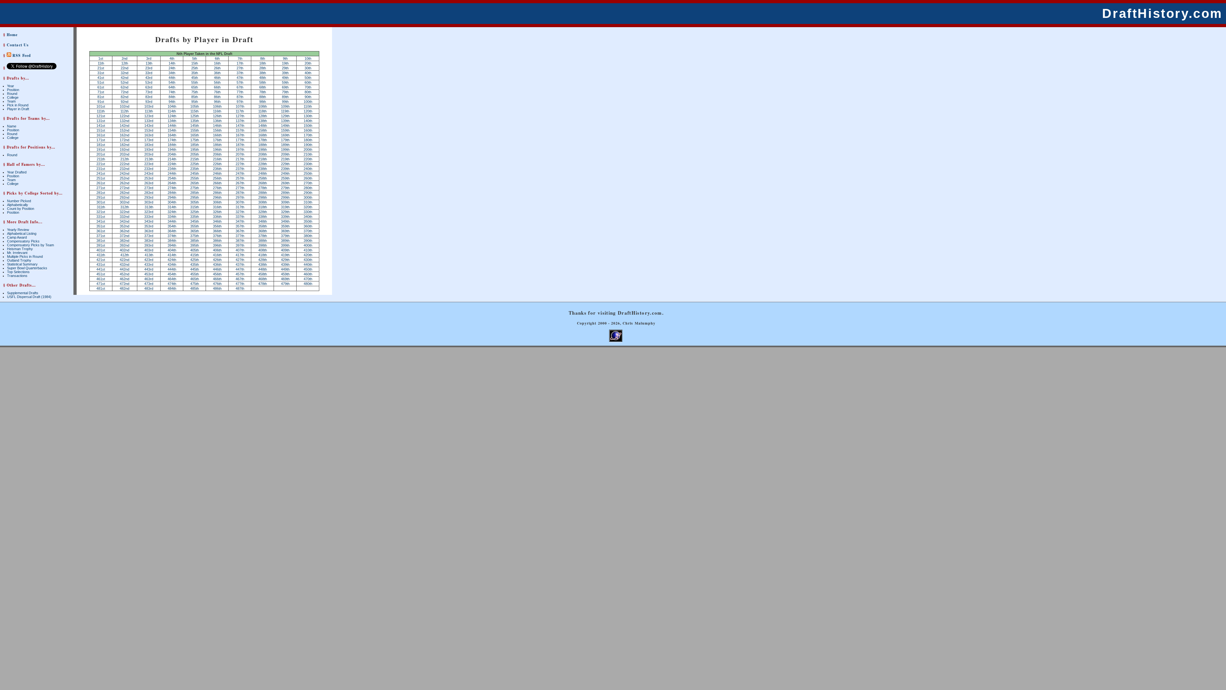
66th (217, 87)
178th (262, 140)
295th (194, 197)
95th (194, 101)
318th (262, 207)
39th (285, 73)
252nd (124, 178)
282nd (124, 193)
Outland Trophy (19, 260)
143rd (148, 125)
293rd (148, 197)
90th (308, 97)
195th (194, 149)
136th (217, 121)
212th (124, 159)
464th (172, 279)
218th (262, 159)
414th (172, 255)
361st (100, 231)
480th (308, 284)
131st (100, 121)
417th (240, 255)
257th (240, 178)
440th (308, 264)
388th (262, 240)
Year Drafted (16, 172)
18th (262, 63)
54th (172, 82)
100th (308, 101)
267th (240, 183)
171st (100, 140)
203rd (148, 154)
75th (194, 92)
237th (240, 169)
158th (262, 130)
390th (308, 240)
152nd (124, 130)
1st (100, 58)
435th (194, 264)
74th (172, 92)
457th (240, 274)
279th (285, 188)
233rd (148, 169)
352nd (124, 226)
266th (217, 183)
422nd (124, 260)
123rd (148, 116)
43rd (148, 78)
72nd (124, 92)
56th (217, 82)
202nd (124, 154)
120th (308, 111)
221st (100, 164)
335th (194, 216)
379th (285, 236)
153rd (148, 130)
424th (172, 260)
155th (194, 130)
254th (172, 178)
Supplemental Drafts (22, 293)
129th (285, 116)
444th (172, 269)
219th (285, 159)
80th (308, 92)
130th (308, 116)
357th (240, 226)
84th (172, 97)
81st (100, 97)
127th (240, 116)
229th (285, 164)
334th (172, 216)
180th (308, 140)
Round (12, 94)
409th (285, 250)
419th (285, 255)
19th (285, 63)
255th (194, 178)
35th (194, 73)
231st (100, 169)
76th (217, 92)
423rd (148, 260)
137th (240, 121)
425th (194, 260)
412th (124, 255)
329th (285, 212)
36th (217, 73)
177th (240, 140)
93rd (148, 101)
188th (262, 145)
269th (285, 183)
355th (194, 226)
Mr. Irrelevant (17, 253)
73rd (148, 92)
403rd (148, 250)
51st (100, 82)
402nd (124, 250)
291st (100, 197)
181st (100, 145)
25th (194, 68)
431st (100, 264)
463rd (148, 279)
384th (172, 240)
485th (194, 288)
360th (308, 226)
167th (240, 135)
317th (240, 207)
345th (194, 221)
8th (262, 58)
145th (194, 125)
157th (240, 130)
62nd (124, 87)
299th (285, 197)
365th (194, 231)
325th (194, 212)
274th (172, 188)
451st (100, 274)
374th (172, 236)
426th (217, 260)
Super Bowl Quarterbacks (27, 268)
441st (100, 269)
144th (172, 125)
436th (217, 264)
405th (194, 250)
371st (100, 236)
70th (308, 87)
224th (172, 164)
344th (172, 221)
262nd (124, 183)
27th (240, 68)
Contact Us (18, 45)
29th (285, 68)
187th (240, 145)
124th (172, 116)
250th (308, 173)
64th (172, 87)
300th (308, 197)
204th (172, 154)
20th (308, 63)
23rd (148, 68)
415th (194, 255)
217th (240, 159)
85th (194, 97)
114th (172, 111)
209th (285, 154)
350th (308, 221)
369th (285, 231)
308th (262, 202)
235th (194, 169)
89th (285, 97)
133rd (148, 121)
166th (217, 135)
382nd (124, 240)
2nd (124, 58)
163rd (148, 135)
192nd (124, 149)
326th (217, 212)
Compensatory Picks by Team (30, 245)
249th (285, 173)
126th (217, 116)
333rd (148, 216)
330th (308, 212)
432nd (124, 264)
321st (100, 212)
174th (172, 140)
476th (217, 284)
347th (240, 221)
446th (217, 269)
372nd (124, 236)
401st (100, 250)
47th (240, 78)
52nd (124, 82)
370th (308, 231)
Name (11, 126)
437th (240, 264)
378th (262, 236)
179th (285, 140)
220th (308, 159)
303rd (148, 202)
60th (308, 82)
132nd (124, 121)
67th (240, 87)
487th (240, 288)
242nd (124, 173)
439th (285, 264)
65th (194, 87)
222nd (124, 164)
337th (240, 216)
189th (285, 145)
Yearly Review (18, 230)
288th (262, 193)
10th (308, 58)
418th (262, 255)
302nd (124, 202)
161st (100, 135)
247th (240, 173)
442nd (124, 269)
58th (262, 82)
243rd (148, 173)
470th (308, 279)
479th (285, 284)
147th (240, 125)
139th (285, 121)
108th (262, 106)
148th (262, 125)
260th (308, 178)
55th (194, 82)
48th (262, 78)
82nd (124, 97)
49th (285, 78)
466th (217, 279)
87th (240, 97)
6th (217, 58)
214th (172, 159)
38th (262, 73)
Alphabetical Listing (21, 233)
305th (194, 202)
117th (240, 111)
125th (194, 116)
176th (217, 140)
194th (172, 149)
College (13, 97)
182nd (124, 145)
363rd (148, 231)
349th (285, 221)
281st (100, 193)
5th (194, 58)
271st (100, 188)
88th (262, 97)
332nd (124, 216)
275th (194, 188)
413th (149, 255)
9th (285, 58)
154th (172, 130)
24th (172, 68)
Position (13, 90)
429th (285, 260)
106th (217, 106)
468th (262, 279)
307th (240, 202)
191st (100, 149)
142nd (124, 125)
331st (100, 216)
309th (285, 202)
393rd (148, 245)
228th (262, 164)
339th (285, 216)
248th (262, 173)
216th (217, 159)
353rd (148, 226)
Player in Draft (18, 109)
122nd (124, 116)
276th (217, 188)
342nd (124, 221)
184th (172, 145)
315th (194, 207)
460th (308, 274)
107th (240, 106)
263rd (148, 183)
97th (240, 101)
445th (194, 269)
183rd (148, 145)
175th (194, 140)
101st (100, 106)
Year (10, 86)
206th (217, 154)
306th (217, 202)
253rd (148, 178)
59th (285, 82)
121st (100, 116)
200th (308, 149)
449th (285, 269)
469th (285, 279)
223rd (148, 164)
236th (217, 169)
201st (100, 154)
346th (217, 221)
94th (172, 101)
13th (149, 63)
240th (308, 169)
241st (100, 173)
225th (194, 164)
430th (308, 260)
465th (194, 279)
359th (285, 226)
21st (100, 68)
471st (100, 284)
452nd (124, 274)
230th (308, 164)
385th (194, 240)
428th (262, 260)
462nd (124, 279)
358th (262, 226)
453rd (148, 274)
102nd (124, 106)
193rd (148, 149)
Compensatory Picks (23, 241)
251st (100, 178)
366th (217, 231)
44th (172, 78)
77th (240, 92)
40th (308, 73)
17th (240, 63)
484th (172, 288)
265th (194, 183)
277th (240, 188)
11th (101, 63)
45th (194, 78)
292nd (124, 197)
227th (240, 164)
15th (194, 63)
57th (240, 82)
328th (262, 212)
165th (194, 135)
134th (172, 121)
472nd (124, 284)
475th (194, 284)
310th (308, 202)
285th (194, 193)
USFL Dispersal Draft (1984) (29, 297)
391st (100, 245)
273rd (148, 188)
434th (172, 264)
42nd (124, 78)
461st (100, 279)
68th (262, 87)
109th (285, 106)
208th (262, 154)
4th (172, 58)
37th (240, 73)
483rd (148, 288)
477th (240, 284)
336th (217, 216)
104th (172, 106)
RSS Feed (21, 55)
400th (308, 245)
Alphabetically (17, 205)
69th (285, 87)
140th (308, 121)
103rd (148, 106)
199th (285, 149)
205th (194, 154)
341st (100, 221)
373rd (148, 236)
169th (285, 135)
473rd (148, 284)
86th (217, 97)
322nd (124, 212)
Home (12, 34)
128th (262, 116)
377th (240, 236)
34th (172, 73)
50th (308, 78)
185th (194, 145)
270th (308, 183)
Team (11, 101)
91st (100, 101)
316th (217, 207)
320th (308, 207)
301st (100, 202)
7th (240, 58)
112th (124, 111)
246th (217, 173)
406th (217, 250)
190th (308, 145)
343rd (148, 221)
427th (240, 260)
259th (285, 178)
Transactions (17, 276)
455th (194, 274)
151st (100, 130)
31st (100, 73)
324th (172, 212)
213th (149, 159)
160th (308, 130)
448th (262, 269)
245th (194, 173)
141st (100, 125)
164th (172, 135)
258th (262, 178)
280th (308, 188)
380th (308, 236)
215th (194, 159)
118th (262, 111)
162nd (124, 135)
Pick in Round (17, 105)
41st (100, 78)
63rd (148, 87)
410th (308, 250)
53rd (148, 82)
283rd (148, 193)
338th (262, 216)
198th (262, 149)
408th (262, 250)
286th (217, 193)
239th (285, 169)
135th (194, 121)
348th (262, 221)
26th (217, 68)
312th (124, 207)
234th (172, 169)
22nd (124, 68)
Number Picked (19, 201)
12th (124, 63)
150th (308, 125)
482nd (124, 288)
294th (172, 197)
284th (172, 193)
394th (172, 245)
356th (217, 226)
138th (262, 121)
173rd (148, 140)
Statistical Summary (22, 264)
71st (100, 92)
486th (217, 288)
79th (285, 92)
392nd (124, 245)
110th (308, 106)
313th (149, 207)
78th (262, 92)
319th (285, 207)
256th (217, 178)
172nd (124, 140)
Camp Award (17, 237)
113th (149, 111)
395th (194, 245)
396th (217, 245)
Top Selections (18, 272)
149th (285, 125)
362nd (124, 231)
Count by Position (20, 209)
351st (100, 226)
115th (194, 111)
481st (100, 288)
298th (262, 197)
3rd (148, 58)
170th (308, 135)
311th (101, 207)
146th (217, 125)
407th (240, 250)
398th (262, 245)
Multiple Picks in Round (25, 256)
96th (217, 101)
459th (285, 274)
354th (172, 226)
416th (217, 255)
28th (262, 68)
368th (262, 231)
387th (240, 240)
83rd (148, 97)
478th (262, 284)
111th (101, 111)
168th (262, 135)
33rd (148, 73)
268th (262, 183)
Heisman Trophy (20, 249)
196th (217, 149)
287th (240, 193)
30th (308, 68)
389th (285, 240)
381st (100, 240)
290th (308, 193)
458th (262, 274)
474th (172, 284)
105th (194, 106)
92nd (124, 101)
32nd (124, 73)
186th (217, 145)
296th (217, 197)
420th (308, 255)
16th (217, 63)
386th (217, 240)
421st (100, 260)
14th (172, 63)
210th (308, 154)
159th (285, 130)
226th (217, 164)
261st (100, 183)
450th (308, 269)
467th (240, 279)
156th (217, 130)
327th (240, 212)
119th (285, 111)
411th (101, 255)
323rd (148, 212)
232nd (124, 169)
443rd (148, 269)
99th (285, 101)
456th (217, 274)
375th (194, 236)
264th (172, 183)
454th (172, 274)
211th (101, 159)
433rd (148, 264)
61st (100, 87)
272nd (124, 188)
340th (308, 216)
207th (240, 154)
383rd (148, 240)
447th (240, 269)
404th (172, 250)
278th (262, 188)
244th (172, 173)
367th (240, 231)
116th (217, 111)
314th (172, 207)
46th (217, 78)
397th (240, 245)
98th (262, 101)
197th (240, 149)
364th (172, 231)
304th (172, 202)
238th (262, 169)
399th (285, 245)
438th (262, 264)
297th (240, 197)
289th (285, 193)
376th (217, 236)
